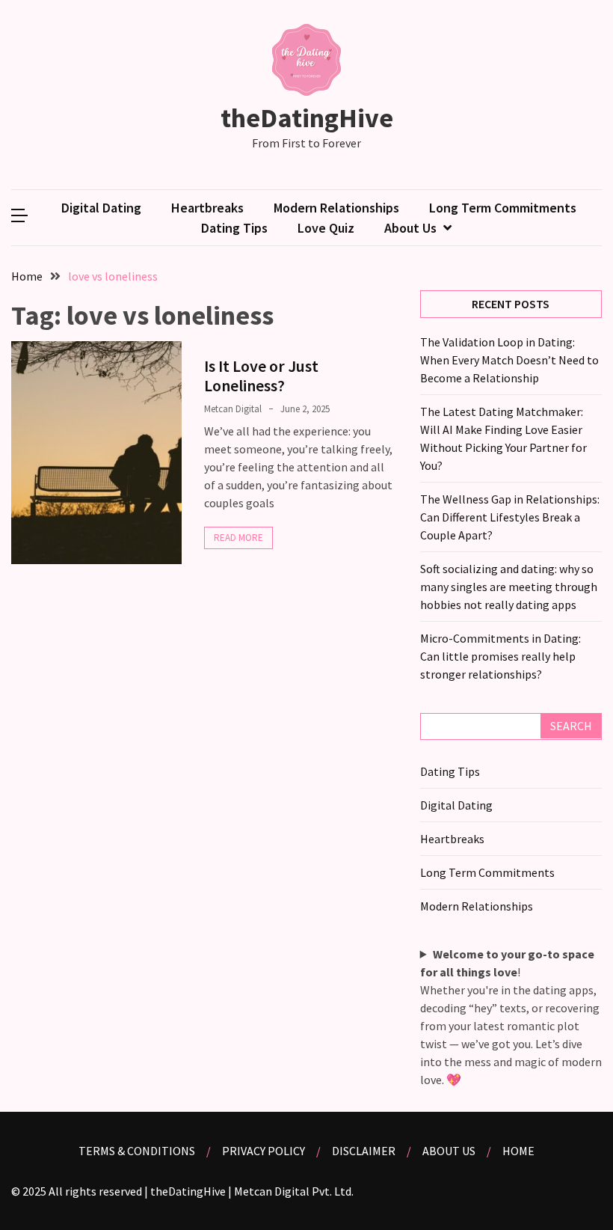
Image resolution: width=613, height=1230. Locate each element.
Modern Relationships (336, 207)
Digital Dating (101, 207)
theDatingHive (307, 118)
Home (518, 1150)
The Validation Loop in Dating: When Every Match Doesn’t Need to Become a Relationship (509, 359)
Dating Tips (234, 227)
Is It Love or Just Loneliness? (261, 375)
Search (571, 725)
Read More (238, 537)
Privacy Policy (263, 1150)
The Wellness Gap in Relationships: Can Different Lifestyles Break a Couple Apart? (510, 517)
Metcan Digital (233, 409)
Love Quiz (326, 227)
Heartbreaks (207, 207)
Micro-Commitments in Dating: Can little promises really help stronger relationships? (500, 656)
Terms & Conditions (136, 1150)
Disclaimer (363, 1150)
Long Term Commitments (502, 207)
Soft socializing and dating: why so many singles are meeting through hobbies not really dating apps (508, 586)
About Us (410, 227)
